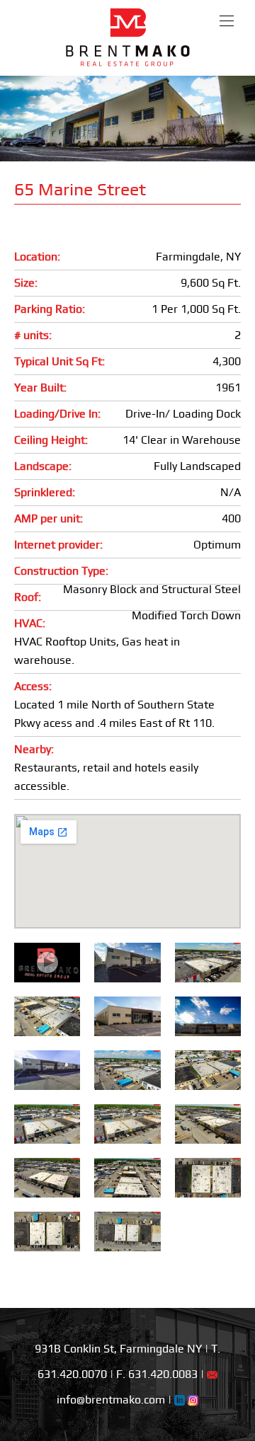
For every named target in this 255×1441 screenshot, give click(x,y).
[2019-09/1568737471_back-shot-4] (47, 1014)
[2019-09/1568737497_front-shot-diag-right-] (47, 1175)
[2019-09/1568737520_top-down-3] (127, 1229)
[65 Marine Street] (127, 960)
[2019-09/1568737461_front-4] (208, 960)
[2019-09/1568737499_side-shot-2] (127, 1175)
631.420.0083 (163, 1374)
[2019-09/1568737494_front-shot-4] (208, 1121)
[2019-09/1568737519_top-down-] (47, 1229)
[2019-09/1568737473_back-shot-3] (208, 1067)
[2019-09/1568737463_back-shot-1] (127, 1067)
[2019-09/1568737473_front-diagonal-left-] (127, 1121)
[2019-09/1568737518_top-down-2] (208, 1175)
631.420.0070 (72, 1374)
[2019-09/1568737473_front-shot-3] (47, 1121)
